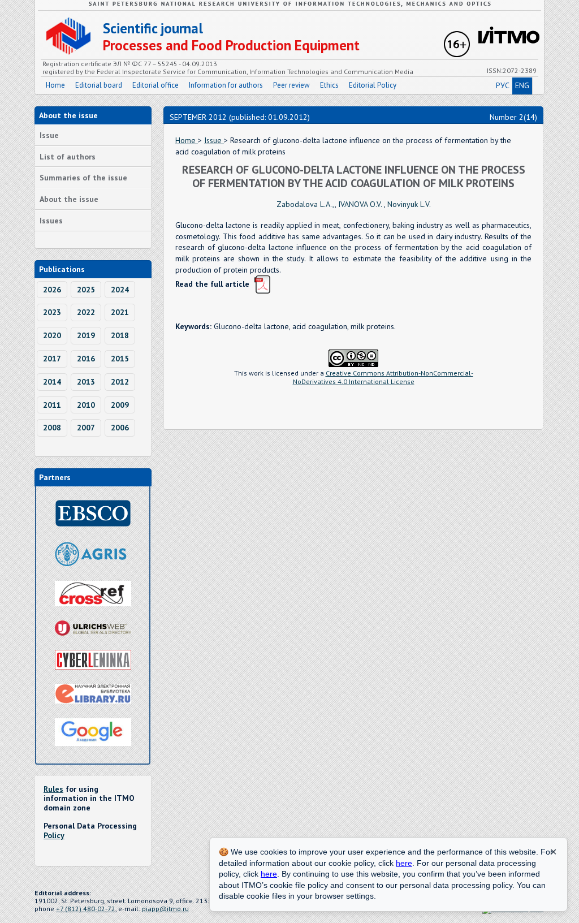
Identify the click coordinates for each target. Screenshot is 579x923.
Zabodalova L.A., (305, 204)
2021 (120, 312)
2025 (86, 289)
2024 (120, 289)
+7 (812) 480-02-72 (85, 908)
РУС (502, 85)
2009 (120, 405)
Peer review (291, 85)
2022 (86, 312)
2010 (86, 405)
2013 (86, 382)
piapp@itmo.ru (165, 908)
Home (55, 85)
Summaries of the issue (83, 177)
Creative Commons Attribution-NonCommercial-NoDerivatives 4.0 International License (383, 377)
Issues (51, 220)
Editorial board (98, 85)
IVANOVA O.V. (361, 204)
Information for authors (226, 85)
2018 (120, 335)
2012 (120, 382)
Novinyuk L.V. (409, 204)
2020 (52, 335)
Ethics (329, 85)
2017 (52, 358)
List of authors (68, 157)
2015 (120, 358)
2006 (120, 427)
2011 (52, 405)
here (404, 863)
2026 (52, 289)
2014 (52, 382)
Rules (53, 789)
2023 (52, 312)
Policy (54, 835)
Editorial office (155, 85)
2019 (86, 335)
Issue (49, 135)
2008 (52, 427)
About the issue (69, 199)
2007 (86, 427)
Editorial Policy (372, 85)
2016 (86, 358)
